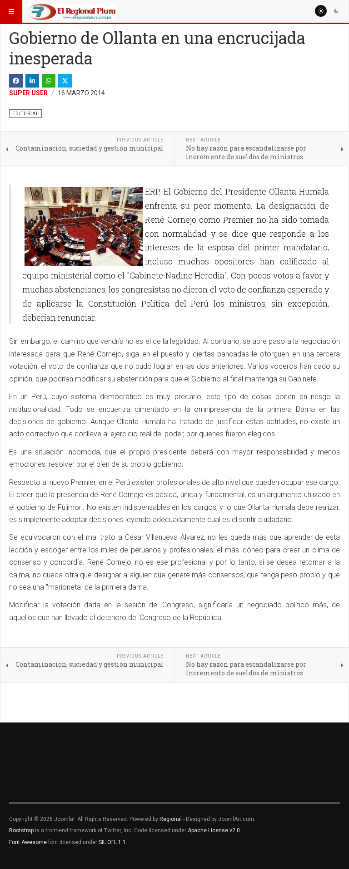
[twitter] (65, 81)
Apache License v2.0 (214, 830)
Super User (28, 93)
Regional (171, 819)
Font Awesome (28, 842)
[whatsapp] (48, 81)
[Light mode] (321, 11)
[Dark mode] (336, 11)
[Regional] (71, 11)
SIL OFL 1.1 (112, 842)
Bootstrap (21, 830)
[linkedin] (32, 81)
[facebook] (16, 81)
